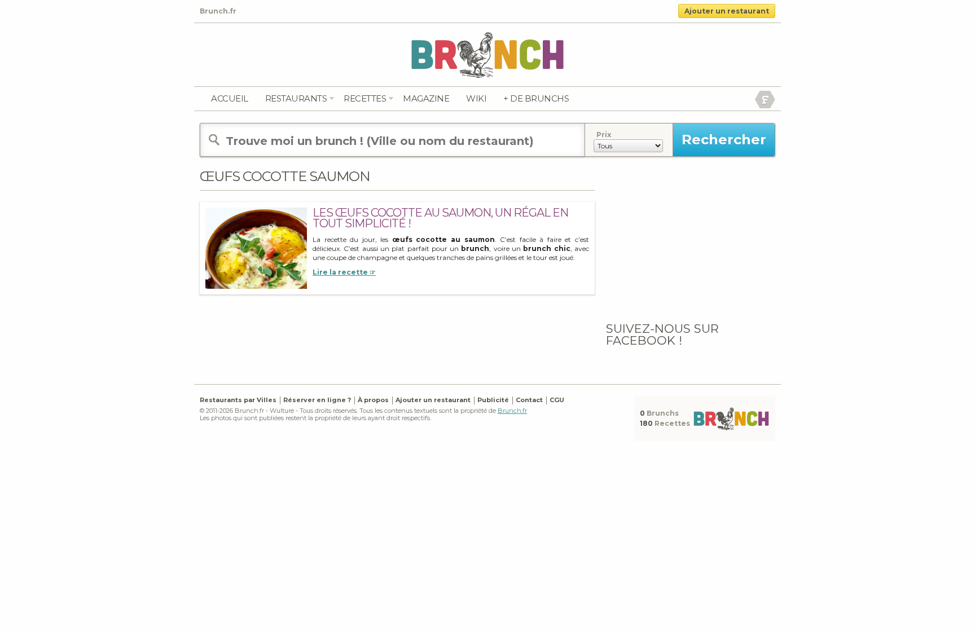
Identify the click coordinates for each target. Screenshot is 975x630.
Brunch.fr (512, 411)
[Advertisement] (690, 238)
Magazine (426, 98)
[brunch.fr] (487, 54)
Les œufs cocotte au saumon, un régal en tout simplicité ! (440, 218)
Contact (529, 400)
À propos (373, 400)
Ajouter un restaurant (726, 11)
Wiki (476, 98)
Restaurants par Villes (238, 400)
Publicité (493, 400)
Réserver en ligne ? (317, 400)
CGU (557, 400)
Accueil (229, 98)
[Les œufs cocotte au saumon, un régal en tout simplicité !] (256, 248)
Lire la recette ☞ (344, 272)
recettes (365, 98)
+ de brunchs (536, 98)
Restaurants (296, 98)
